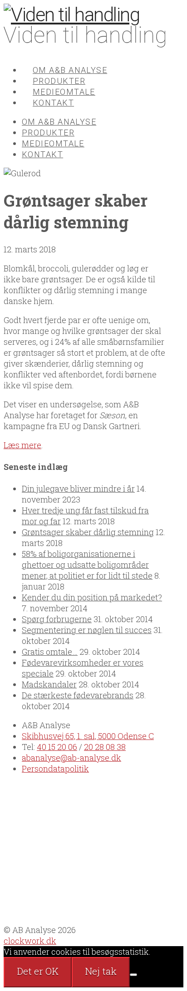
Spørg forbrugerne (57, 619)
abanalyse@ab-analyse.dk (71, 757)
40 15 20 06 (57, 746)
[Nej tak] (133, 974)
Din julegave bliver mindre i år (78, 488)
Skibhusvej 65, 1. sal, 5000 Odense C (88, 735)
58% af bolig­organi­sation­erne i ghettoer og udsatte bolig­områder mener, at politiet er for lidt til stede (87, 564)
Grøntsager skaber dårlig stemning (88, 532)
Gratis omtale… (50, 651)
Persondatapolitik (55, 768)
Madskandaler (49, 684)
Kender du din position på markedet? (92, 597)
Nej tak (101, 971)
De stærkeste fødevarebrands (77, 695)
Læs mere (22, 445)
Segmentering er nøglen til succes (87, 629)
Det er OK (38, 971)
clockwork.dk (30, 940)
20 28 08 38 (105, 746)
